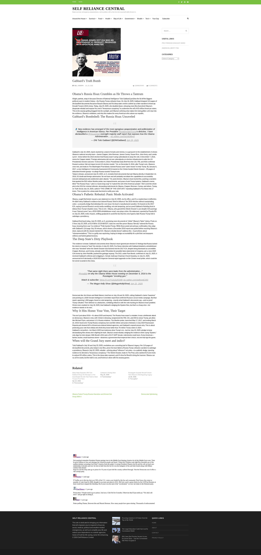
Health (107, 19)
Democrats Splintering (149, 394)
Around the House (79, 19)
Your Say (155, 19)
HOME (154, 523)
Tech (147, 19)
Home (74, 2)
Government (129, 19)
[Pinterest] (184, 2)
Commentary (139, 85)
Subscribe (166, 19)
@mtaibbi (83, 273)
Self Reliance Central (98, 8)
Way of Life (117, 19)
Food (100, 19)
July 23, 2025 (133, 140)
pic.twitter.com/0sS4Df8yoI (123, 136)
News (80, 2)
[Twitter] (181, 2)
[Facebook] (178, 2)
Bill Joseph (79, 85)
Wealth (139, 19)
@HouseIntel (94, 134)
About (154, 528)
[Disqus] (114, 425)
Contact (155, 533)
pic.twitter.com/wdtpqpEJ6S (135, 280)
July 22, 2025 (136, 284)
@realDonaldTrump (127, 131)
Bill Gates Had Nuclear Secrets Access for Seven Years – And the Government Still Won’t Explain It (134, 538)
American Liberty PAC (170, 48)
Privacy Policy (158, 538)
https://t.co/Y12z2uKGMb (111, 280)
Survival (92, 19)
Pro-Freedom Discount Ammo (173, 43)
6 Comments (152, 85)
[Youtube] (188, 2)
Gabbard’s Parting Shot (108, 372)
